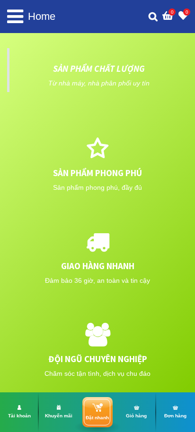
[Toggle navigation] (15, 16)
